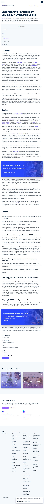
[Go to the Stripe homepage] (3, 432)
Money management (27, 448)
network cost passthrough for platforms (24, 202)
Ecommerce (25, 439)
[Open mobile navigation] (42, 2)
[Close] (42, 498)
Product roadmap (36, 455)
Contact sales (5, 357)
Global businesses (26, 444)
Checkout (14, 441)
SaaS (24, 451)
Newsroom (35, 458)
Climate (13, 442)
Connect (13, 444)
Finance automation (26, 442)
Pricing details (5, 419)
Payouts (13, 462)
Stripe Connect (20, 62)
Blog (34, 436)
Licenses (35, 447)
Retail (24, 471)
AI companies (25, 453)
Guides (34, 433)
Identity (13, 451)
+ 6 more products (5, 38)
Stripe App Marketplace (27, 476)
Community (35, 438)
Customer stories (36, 435)
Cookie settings (36, 450)
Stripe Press (35, 460)
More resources (36, 451)
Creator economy (26, 455)
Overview (31, 5)
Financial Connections (16, 450)
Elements (14, 448)
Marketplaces (25, 447)
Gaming (24, 458)
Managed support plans (37, 467)
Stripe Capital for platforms (19, 133)
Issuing (13, 455)
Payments (14, 461)
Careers (34, 457)
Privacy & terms (36, 442)
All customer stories (38, 5)
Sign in (34, 470)
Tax (13, 468)
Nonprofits (25, 466)
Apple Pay (19, 122)
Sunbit (34, 122)
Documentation (26, 485)
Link (8, 123)
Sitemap (35, 448)
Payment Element (6, 122)
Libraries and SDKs (26, 491)
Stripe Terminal (19, 128)
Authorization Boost (16, 436)
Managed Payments (16, 458)
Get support (35, 466)
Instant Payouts (18, 113)
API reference (25, 419)
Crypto (13, 445)
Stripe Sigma (15, 151)
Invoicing (14, 453)
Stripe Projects (25, 493)
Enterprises (25, 433)
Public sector (25, 469)
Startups (24, 435)
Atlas (13, 435)
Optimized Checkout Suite (8, 119)
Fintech (24, 456)
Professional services (27, 468)
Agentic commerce (26, 436)
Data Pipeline (14, 447)
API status (25, 488)
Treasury (14, 471)
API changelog (25, 490)
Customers (4, 5)
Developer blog (26, 494)
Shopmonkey (5, 18)
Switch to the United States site (23, 501)
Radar (13, 464)
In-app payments (26, 445)
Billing (13, 438)
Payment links (14, 459)
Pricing (13, 433)
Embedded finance (26, 441)
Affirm (3, 123)
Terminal (14, 470)
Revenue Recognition (16, 465)
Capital (13, 439)
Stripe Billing (34, 65)
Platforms (25, 450)
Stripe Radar (22, 145)
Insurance (24, 462)
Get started (5, 407)
